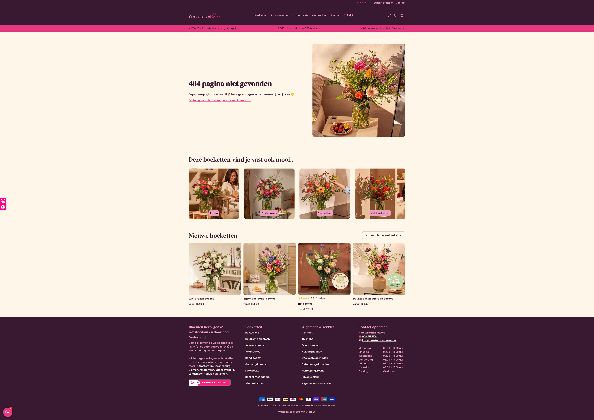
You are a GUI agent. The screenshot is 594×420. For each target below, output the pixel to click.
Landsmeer (196, 374)
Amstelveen (206, 370)
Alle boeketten (254, 383)
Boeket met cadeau (257, 377)
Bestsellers (252, 332)
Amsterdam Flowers (287, 405)
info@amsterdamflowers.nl (379, 340)
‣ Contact (399, 2)
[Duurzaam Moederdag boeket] (379, 277)
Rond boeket (253, 358)
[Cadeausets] (269, 194)
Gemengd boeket (256, 364)
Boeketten (260, 15)
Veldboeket (252, 351)
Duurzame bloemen (257, 339)
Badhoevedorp (224, 370)
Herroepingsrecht (313, 370)
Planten (335, 15)
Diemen (193, 370)
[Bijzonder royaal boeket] (269, 277)
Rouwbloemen (280, 15)
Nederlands (360, 2)
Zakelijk (348, 15)
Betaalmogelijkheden (315, 364)
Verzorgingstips (312, 351)
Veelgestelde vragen (315, 358)
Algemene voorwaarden (317, 383)
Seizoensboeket (255, 345)
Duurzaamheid (311, 345)
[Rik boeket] (324, 277)
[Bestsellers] (324, 194)
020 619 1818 (369, 336)
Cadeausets (300, 15)
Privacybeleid (310, 377)
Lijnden (222, 374)
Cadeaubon (319, 15)
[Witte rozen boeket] (215, 277)
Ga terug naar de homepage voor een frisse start (220, 100)
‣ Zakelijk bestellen (382, 2)
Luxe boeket (252, 370)
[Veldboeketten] (380, 194)
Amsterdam (206, 366)
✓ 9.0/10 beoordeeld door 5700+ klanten (298, 28)
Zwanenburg (222, 366)
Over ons (307, 339)
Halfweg (209, 374)
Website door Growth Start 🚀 (297, 412)
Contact (307, 332)
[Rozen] (214, 194)
